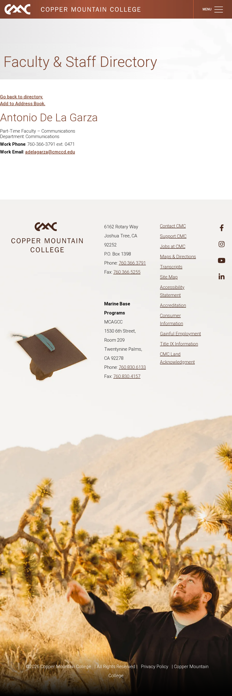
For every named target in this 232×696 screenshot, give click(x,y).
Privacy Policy (154, 666)
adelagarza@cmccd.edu (50, 152)
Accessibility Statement (172, 291)
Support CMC (173, 236)
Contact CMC (173, 226)
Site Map (169, 277)
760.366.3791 (132, 263)
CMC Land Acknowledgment (177, 358)
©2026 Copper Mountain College (58, 666)
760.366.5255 (126, 272)
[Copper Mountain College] (72, 9)
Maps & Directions (178, 256)
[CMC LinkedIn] (221, 277)
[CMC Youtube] (221, 261)
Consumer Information (171, 319)
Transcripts (171, 267)
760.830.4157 (126, 376)
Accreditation (173, 305)
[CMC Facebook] (221, 228)
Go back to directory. (21, 97)
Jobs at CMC (172, 246)
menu (207, 9)
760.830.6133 (132, 367)
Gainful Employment (180, 333)
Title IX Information (179, 344)
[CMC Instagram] (221, 244)
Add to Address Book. (22, 103)
